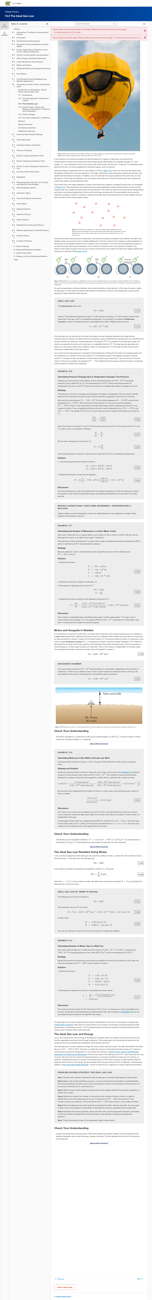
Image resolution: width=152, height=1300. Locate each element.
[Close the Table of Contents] (47, 23)
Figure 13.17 (61, 187)
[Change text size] (144, 24)
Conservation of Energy (63, 1025)
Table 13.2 (107, 170)
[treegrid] (30, 144)
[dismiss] (145, 31)
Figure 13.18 (81, 251)
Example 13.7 (127, 772)
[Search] (114, 24)
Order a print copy (64, 1287)
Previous (60, 1279)
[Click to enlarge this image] (99, 94)
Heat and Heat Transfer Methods (75, 1065)
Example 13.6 (127, 1012)
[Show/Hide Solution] (99, 743)
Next (139, 1279)
